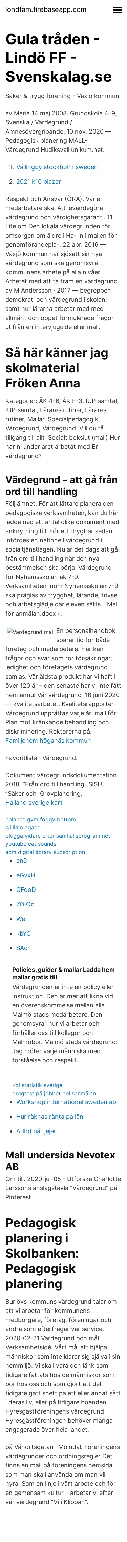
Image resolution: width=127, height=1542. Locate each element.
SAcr (23, 948)
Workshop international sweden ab (66, 1101)
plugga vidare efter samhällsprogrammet (57, 835)
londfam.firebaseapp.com (45, 9)
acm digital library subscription (45, 851)
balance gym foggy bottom (40, 819)
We (20, 918)
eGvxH (25, 875)
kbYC (23, 933)
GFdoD (26, 889)
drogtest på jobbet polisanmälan (54, 1093)
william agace (22, 827)
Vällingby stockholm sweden (57, 167)
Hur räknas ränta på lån (49, 1116)
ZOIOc (25, 904)
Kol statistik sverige (37, 1085)
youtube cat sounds (30, 843)
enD (22, 860)
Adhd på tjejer (36, 1131)
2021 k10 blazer (38, 181)
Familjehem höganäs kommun (48, 740)
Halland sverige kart (34, 802)
